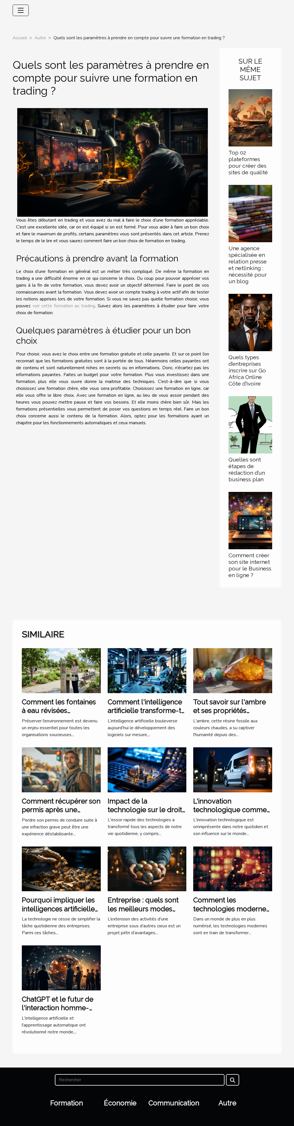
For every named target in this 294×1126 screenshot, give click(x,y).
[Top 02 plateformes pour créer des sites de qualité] (250, 117)
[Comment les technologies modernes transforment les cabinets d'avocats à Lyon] (232, 868)
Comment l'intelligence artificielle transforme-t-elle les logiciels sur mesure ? (146, 715)
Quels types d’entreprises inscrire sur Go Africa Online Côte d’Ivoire (247, 370)
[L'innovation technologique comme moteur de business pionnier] (232, 769)
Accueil (20, 38)
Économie (120, 1103)
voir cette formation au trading (63, 306)
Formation (66, 1103)
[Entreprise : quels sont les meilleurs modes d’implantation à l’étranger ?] (147, 868)
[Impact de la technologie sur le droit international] (147, 769)
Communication (173, 1103)
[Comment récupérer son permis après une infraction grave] (61, 769)
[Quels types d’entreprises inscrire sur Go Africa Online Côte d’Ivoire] (250, 322)
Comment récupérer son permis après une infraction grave (61, 810)
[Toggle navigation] (21, 10)
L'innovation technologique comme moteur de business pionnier (230, 814)
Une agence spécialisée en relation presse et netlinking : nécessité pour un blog (248, 264)
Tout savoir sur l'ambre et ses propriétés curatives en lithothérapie (229, 715)
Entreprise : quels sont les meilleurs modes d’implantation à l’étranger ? (143, 913)
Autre (40, 38)
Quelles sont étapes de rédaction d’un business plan (247, 469)
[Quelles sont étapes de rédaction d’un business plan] (250, 424)
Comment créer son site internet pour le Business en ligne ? (250, 565)
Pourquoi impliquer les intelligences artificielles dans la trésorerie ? (60, 909)
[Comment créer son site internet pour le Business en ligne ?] (250, 520)
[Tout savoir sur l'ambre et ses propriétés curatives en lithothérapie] (232, 670)
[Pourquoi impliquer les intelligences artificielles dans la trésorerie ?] (61, 868)
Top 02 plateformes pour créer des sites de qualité (248, 162)
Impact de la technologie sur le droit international (145, 810)
